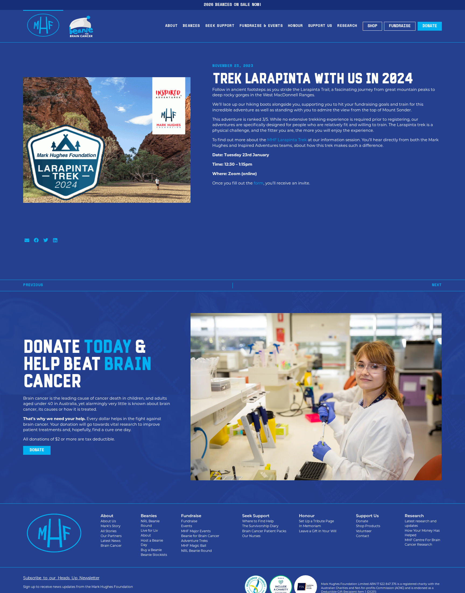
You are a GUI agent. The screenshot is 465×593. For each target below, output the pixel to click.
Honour (295, 26)
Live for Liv (149, 530)
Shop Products (368, 526)
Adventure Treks (194, 541)
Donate (362, 521)
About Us (108, 521)
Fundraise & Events (261, 26)
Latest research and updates (420, 523)
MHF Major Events (196, 531)
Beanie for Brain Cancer (200, 536)
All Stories (109, 531)
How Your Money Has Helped (422, 532)
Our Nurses (251, 536)
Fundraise (189, 521)
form (258, 183)
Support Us (320, 26)
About (171, 26)
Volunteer (364, 531)
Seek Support (219, 26)
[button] (26, 240)
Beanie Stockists (154, 555)
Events (186, 526)
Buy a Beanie (151, 550)
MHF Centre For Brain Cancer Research (422, 542)
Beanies (191, 26)
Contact (362, 536)
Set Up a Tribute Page (316, 521)
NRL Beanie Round (150, 523)
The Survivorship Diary (260, 526)
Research (347, 26)
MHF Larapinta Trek (287, 139)
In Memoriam (310, 526)
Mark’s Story (111, 526)
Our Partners (111, 536)
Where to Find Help (258, 521)
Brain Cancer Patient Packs (264, 531)
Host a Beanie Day (152, 542)
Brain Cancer (111, 546)
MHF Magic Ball (193, 546)
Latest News (111, 541)
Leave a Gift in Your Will (317, 531)
